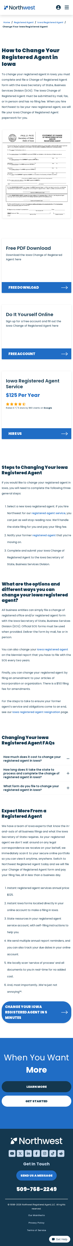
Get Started (36, 1101)
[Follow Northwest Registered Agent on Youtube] (12, 1153)
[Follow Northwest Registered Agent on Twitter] (20, 1153)
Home (6, 22)
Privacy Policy (37, 1222)
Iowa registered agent (52, 649)
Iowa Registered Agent (50, 22)
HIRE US (15, 433)
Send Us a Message (36, 1175)
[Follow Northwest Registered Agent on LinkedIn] (28, 1153)
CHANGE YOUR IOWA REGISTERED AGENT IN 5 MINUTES (26, 1012)
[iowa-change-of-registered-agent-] (36, 174)
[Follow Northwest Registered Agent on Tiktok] (52, 1153)
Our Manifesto (36, 1215)
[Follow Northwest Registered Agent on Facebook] (36, 1153)
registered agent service (48, 513)
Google (48, 407)
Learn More (36, 1087)
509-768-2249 (36, 1189)
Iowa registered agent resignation (36, 712)
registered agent (44, 535)
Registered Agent (24, 22)
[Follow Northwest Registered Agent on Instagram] (44, 1153)
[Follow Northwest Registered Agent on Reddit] (61, 1153)
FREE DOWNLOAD (23, 287)
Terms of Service (36, 1230)
